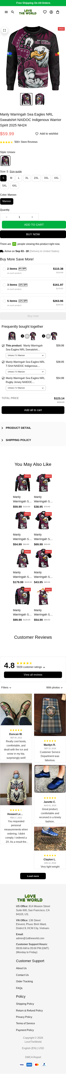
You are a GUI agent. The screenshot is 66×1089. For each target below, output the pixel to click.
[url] (30, 938)
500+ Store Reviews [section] (25, 142)
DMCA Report (33, 1057)
